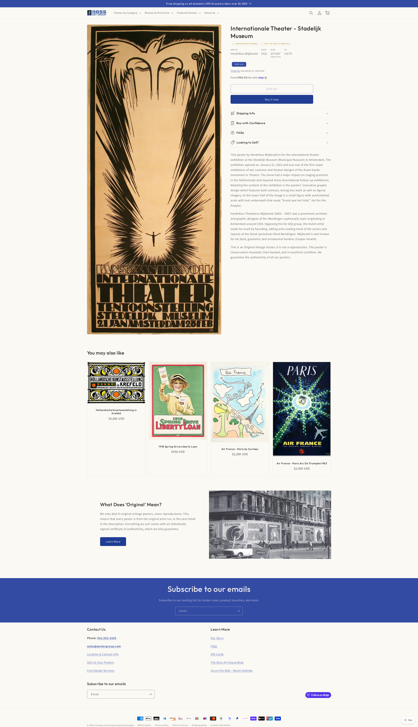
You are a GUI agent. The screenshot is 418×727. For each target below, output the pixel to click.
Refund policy (144, 725)
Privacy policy (162, 725)
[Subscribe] (238, 611)
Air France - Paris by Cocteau (239, 449)
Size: (273, 49)
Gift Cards (217, 654)
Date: (264, 49)
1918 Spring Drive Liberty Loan (178, 446)
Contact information (220, 725)
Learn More (113, 541)
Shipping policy (199, 725)
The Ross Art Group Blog (227, 662)
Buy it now (272, 99)
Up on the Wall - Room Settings (232, 670)
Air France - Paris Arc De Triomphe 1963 (302, 463)
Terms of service (180, 725)
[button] (127, 13)
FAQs (214, 646)
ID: (285, 49)
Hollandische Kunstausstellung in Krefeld (116, 411)
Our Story (217, 638)
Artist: (234, 49)
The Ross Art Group (104, 725)
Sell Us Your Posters (100, 662)
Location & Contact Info (103, 654)
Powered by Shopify (124, 725)
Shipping (235, 70)
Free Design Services (101, 670)
